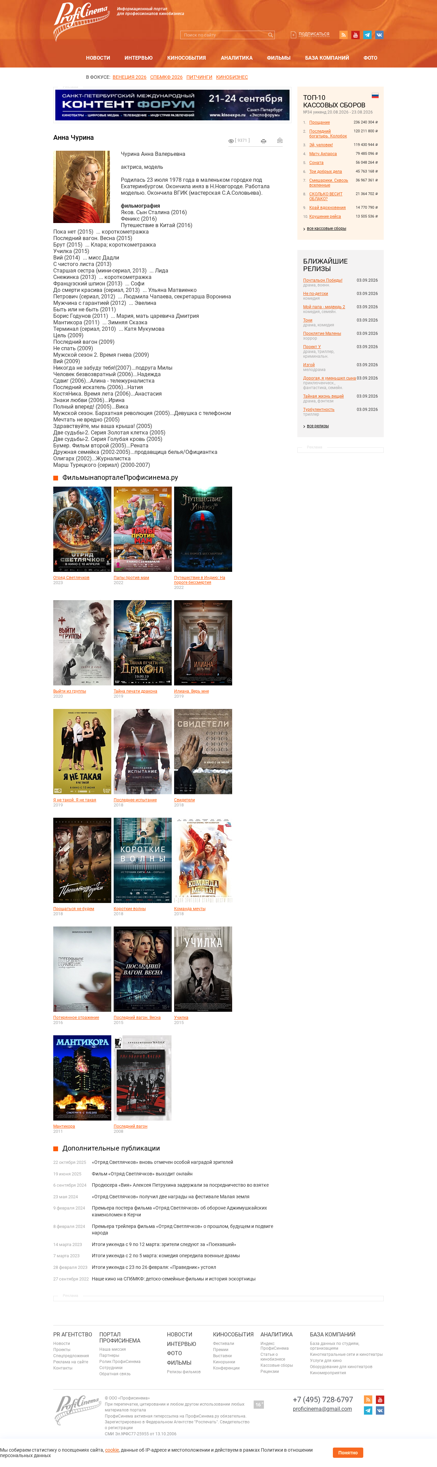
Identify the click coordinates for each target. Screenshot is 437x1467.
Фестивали (223, 1343)
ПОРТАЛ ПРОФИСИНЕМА (119, 1337)
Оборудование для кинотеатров (341, 1366)
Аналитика (237, 58)
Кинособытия (186, 58)
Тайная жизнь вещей (323, 396)
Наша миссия (112, 1349)
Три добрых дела (325, 171)
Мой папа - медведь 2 (324, 307)
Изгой (309, 364)
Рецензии (269, 1371)
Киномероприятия (328, 1372)
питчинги (199, 77)
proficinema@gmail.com (322, 1409)
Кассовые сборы (276, 1365)
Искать (270, 35)
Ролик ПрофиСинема (120, 1361)
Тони (307, 320)
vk (379, 34)
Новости (98, 58)
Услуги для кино (326, 1360)
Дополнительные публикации (111, 1148)
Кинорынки (224, 1362)
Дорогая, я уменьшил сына (329, 378)
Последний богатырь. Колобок (328, 133)
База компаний (327, 58)
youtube (355, 34)
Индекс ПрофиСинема (274, 1346)
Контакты (62, 1368)
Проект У (312, 346)
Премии (220, 1349)
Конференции (226, 1368)
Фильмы (279, 58)
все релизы (318, 426)
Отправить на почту (280, 140)
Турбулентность (319, 409)
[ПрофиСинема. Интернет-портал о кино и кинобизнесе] (81, 14)
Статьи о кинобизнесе (272, 1357)
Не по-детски (315, 293)
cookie (112, 1450)
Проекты (61, 1349)
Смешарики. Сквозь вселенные (328, 183)
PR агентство (72, 1334)
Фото (370, 58)
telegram (367, 34)
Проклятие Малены (322, 333)
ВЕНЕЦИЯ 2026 (129, 77)
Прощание (319, 122)
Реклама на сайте (70, 1362)
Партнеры (109, 1355)
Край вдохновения (327, 207)
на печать (263, 141)
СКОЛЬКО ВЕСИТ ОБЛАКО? (325, 196)
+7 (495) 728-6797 (323, 1399)
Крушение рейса (325, 216)
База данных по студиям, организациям (334, 1346)
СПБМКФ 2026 (166, 77)
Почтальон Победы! (322, 280)
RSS (343, 34)
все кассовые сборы (326, 228)
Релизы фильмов (184, 1371)
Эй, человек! (321, 145)
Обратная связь (115, 1374)
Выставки (222, 1355)
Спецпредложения (71, 1355)
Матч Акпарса (323, 153)
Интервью (139, 58)
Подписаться (314, 34)
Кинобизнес (232, 77)
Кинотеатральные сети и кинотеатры (346, 1354)
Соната (316, 162)
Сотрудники (111, 1367)
